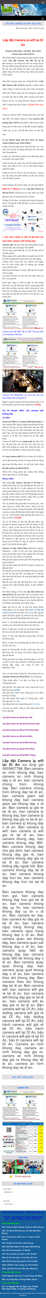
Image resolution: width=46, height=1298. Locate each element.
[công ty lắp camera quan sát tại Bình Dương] (23, 1105)
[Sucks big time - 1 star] (31, 31)
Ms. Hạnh (7, 1189)
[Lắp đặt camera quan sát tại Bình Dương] (23, 1137)
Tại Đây (16, 690)
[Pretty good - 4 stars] (39, 31)
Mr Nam (7, 1201)
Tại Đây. (16, 701)
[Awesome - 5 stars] (42, 31)
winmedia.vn (23, 1295)
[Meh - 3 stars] (37, 31)
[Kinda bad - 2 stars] (34, 31)
